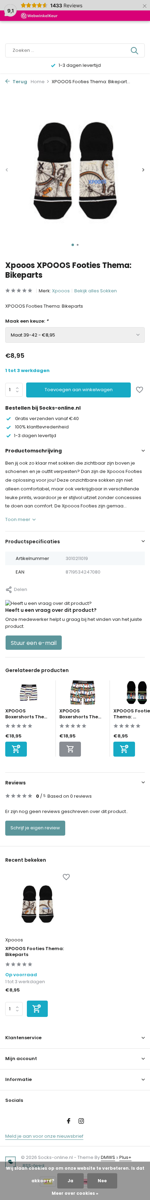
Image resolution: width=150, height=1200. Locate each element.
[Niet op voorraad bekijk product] (70, 749)
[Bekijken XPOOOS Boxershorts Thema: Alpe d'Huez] (28, 694)
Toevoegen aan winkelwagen (79, 389)
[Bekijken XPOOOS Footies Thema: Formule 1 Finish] (137, 694)
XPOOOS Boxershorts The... (26, 714)
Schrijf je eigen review (35, 827)
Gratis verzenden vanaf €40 (46, 418)
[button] (72, 245)
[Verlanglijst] (139, 390)
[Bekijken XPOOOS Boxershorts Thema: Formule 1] (82, 694)
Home (38, 81)
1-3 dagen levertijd (35, 435)
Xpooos (61, 290)
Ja (70, 1181)
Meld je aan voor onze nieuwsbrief (44, 1136)
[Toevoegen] (16, 749)
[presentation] (7, 170)
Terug (19, 81)
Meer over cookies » (75, 1193)
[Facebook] (69, 1121)
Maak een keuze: (26, 321)
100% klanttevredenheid (41, 427)
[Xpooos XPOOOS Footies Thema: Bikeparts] (37, 904)
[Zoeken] (135, 50)
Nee (102, 1181)
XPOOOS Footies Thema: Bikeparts (34, 952)
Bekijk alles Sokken (95, 290)
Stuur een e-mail (34, 643)
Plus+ (125, 1157)
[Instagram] (81, 1121)
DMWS (108, 1157)
